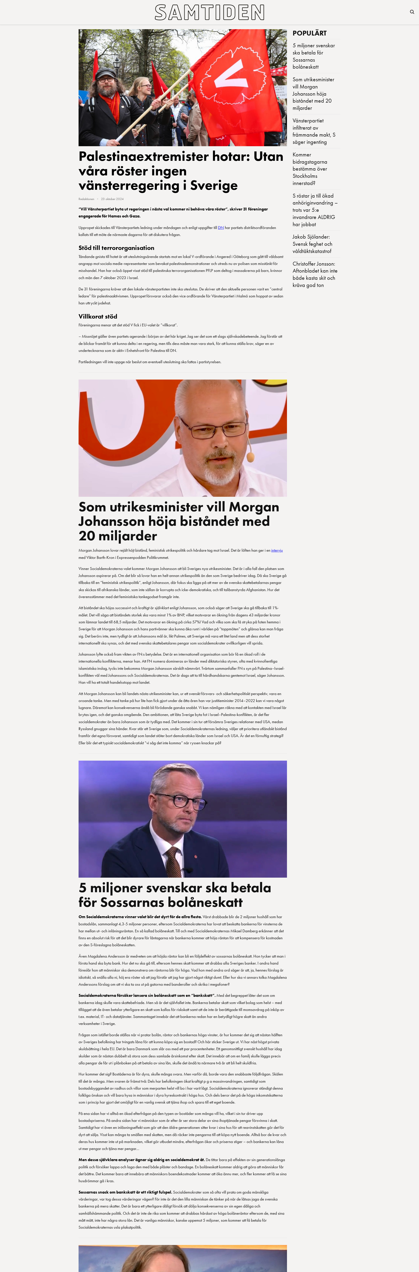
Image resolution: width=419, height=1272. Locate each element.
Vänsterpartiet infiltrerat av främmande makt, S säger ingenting (314, 131)
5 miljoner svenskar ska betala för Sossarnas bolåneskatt (175, 895)
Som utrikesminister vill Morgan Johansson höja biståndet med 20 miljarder (179, 521)
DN (221, 227)
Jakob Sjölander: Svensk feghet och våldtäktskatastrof (312, 243)
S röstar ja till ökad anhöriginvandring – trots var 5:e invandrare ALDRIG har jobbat (315, 209)
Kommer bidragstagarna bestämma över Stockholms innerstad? (310, 168)
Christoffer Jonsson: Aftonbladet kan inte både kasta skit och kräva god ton (315, 274)
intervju (277, 550)
